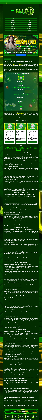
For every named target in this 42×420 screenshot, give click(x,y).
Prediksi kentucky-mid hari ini (9, 112)
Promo (21, 54)
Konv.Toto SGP (29, 26)
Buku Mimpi (13, 28)
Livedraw (29, 18)
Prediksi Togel (13, 20)
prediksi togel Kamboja (19, 267)
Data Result (29, 22)
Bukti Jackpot (29, 28)
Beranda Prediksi (8, 59)
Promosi (29, 20)
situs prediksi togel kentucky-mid (17, 64)
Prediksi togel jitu (7, 181)
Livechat (33, 2)
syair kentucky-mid (20, 113)
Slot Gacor (12, 24)
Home (13, 18)
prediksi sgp (14, 212)
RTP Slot (32, 54)
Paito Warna (13, 26)
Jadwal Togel (13, 22)
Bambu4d (25, 158)
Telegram (28, 2)
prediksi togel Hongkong (15, 231)
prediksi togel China (13, 300)
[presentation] (20, 145)
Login (10, 54)
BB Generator (29, 24)
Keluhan (12, 30)
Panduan (29, 30)
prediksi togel (15, 168)
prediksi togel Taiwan (18, 334)
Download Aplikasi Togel (12, 2)
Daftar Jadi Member (21, 2)
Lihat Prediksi (10, 141)
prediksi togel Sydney (13, 164)
